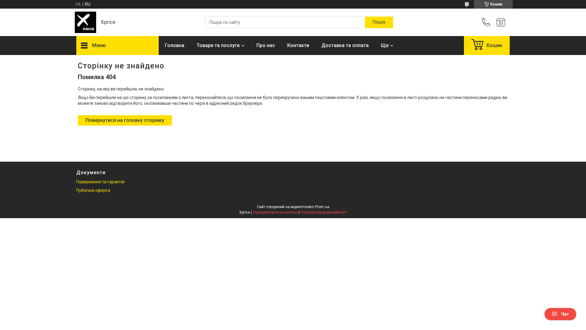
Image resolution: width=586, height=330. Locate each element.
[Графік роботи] (501, 22)
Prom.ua (322, 207)
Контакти (298, 45)
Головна (174, 45)
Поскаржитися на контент (275, 212)
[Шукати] (379, 22)
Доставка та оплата (345, 45)
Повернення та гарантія (100, 181)
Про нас (265, 45)
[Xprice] (85, 22)
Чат (565, 314)
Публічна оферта (93, 190)
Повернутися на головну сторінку (124, 120)
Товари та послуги (218, 45)
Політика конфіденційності (323, 212)
